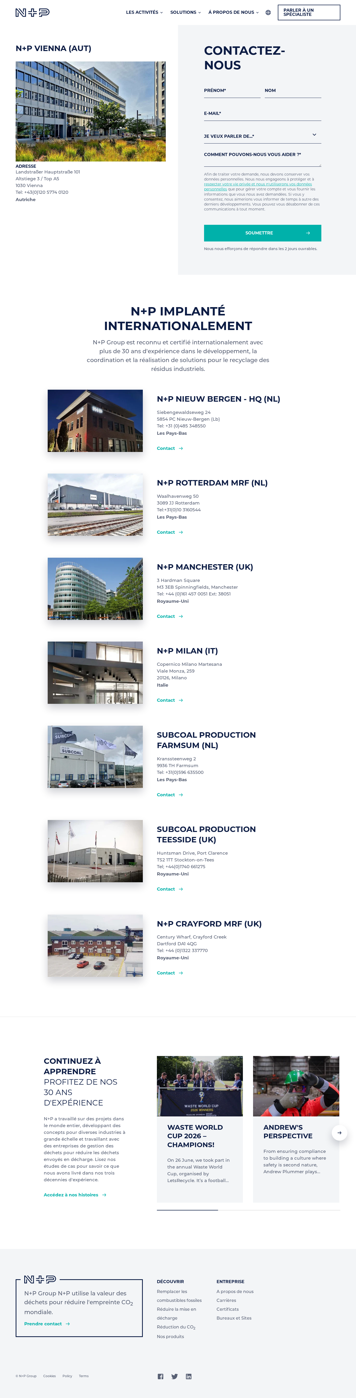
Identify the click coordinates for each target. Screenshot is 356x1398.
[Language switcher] (268, 12)
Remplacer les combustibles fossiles (179, 1296)
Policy (67, 1376)
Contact (166, 448)
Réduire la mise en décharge (176, 1314)
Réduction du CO (176, 1327)
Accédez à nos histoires (72, 1194)
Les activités (142, 12)
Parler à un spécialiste (299, 12)
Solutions (183, 12)
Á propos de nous (231, 12)
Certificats (228, 1310)
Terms (84, 1376)
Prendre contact (43, 1323)
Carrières (226, 1301)
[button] (339, 1133)
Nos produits (170, 1337)
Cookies (49, 1376)
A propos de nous (235, 1292)
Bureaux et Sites (234, 1318)
